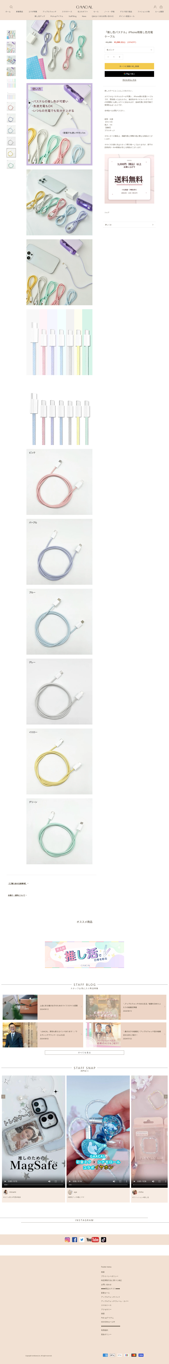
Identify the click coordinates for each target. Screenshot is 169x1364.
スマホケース (67, 11)
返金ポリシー (106, 1334)
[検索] (11, 7)
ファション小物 (144, 11)
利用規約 (104, 1330)
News (84, 16)
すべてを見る (84, 1052)
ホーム (8, 11)
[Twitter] (115, 212)
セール (96, 11)
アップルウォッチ (49, 11)
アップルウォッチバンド (110, 1297)
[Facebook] (112, 212)
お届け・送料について (16, 895)
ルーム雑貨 (159, 11)
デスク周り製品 (126, 11)
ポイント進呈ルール (127, 16)
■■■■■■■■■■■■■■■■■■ (110, 1326)
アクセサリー (106, 1309)
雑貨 (103, 1313)
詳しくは (108, 224)
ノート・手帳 (109, 11)
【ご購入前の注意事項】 (17, 883)
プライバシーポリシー (109, 1276)
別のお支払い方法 (129, 80)
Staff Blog (72, 16)
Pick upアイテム (56, 16)
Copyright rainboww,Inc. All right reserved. (38, 1356)
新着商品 (19, 11)
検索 (103, 1272)
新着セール (105, 1293)
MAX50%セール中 (108, 1322)
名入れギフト (83, 11)
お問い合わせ (106, 1284)
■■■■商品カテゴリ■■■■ (110, 1288)
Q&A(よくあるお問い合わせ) (103, 16)
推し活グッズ (40, 16)
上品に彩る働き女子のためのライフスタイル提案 (59, 1005)
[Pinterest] (118, 212)
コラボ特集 (33, 11)
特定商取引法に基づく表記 (111, 1280)
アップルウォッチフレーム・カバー (115, 1301)
